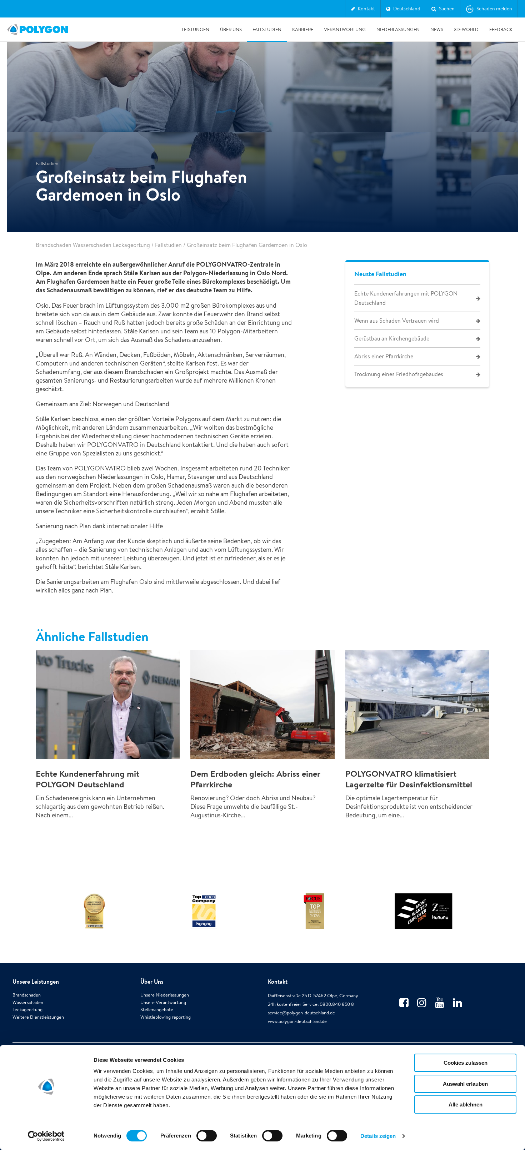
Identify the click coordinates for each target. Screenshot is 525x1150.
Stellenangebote (156, 1010)
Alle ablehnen (465, 1104)
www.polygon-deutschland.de (297, 1021)
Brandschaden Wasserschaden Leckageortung (93, 245)
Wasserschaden (27, 1002)
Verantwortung (345, 29)
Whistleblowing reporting (165, 1017)
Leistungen (195, 29)
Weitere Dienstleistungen (38, 1017)
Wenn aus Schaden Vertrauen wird (396, 320)
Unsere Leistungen (35, 981)
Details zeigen (378, 1136)
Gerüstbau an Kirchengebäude (391, 338)
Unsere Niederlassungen (164, 995)
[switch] (206, 1140)
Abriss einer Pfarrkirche (383, 356)
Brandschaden (26, 995)
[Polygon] (37, 29)
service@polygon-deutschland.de (301, 1013)
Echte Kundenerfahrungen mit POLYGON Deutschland (406, 298)
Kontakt (278, 981)
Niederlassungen (398, 29)
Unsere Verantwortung (163, 1002)
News (436, 29)
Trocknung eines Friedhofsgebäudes (398, 374)
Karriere (302, 29)
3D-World (466, 29)
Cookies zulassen (466, 1063)
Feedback (500, 29)
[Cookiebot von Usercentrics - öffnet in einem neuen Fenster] (46, 1136)
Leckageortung (27, 1010)
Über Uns (231, 29)
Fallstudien (266, 29)
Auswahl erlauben (465, 1084)
